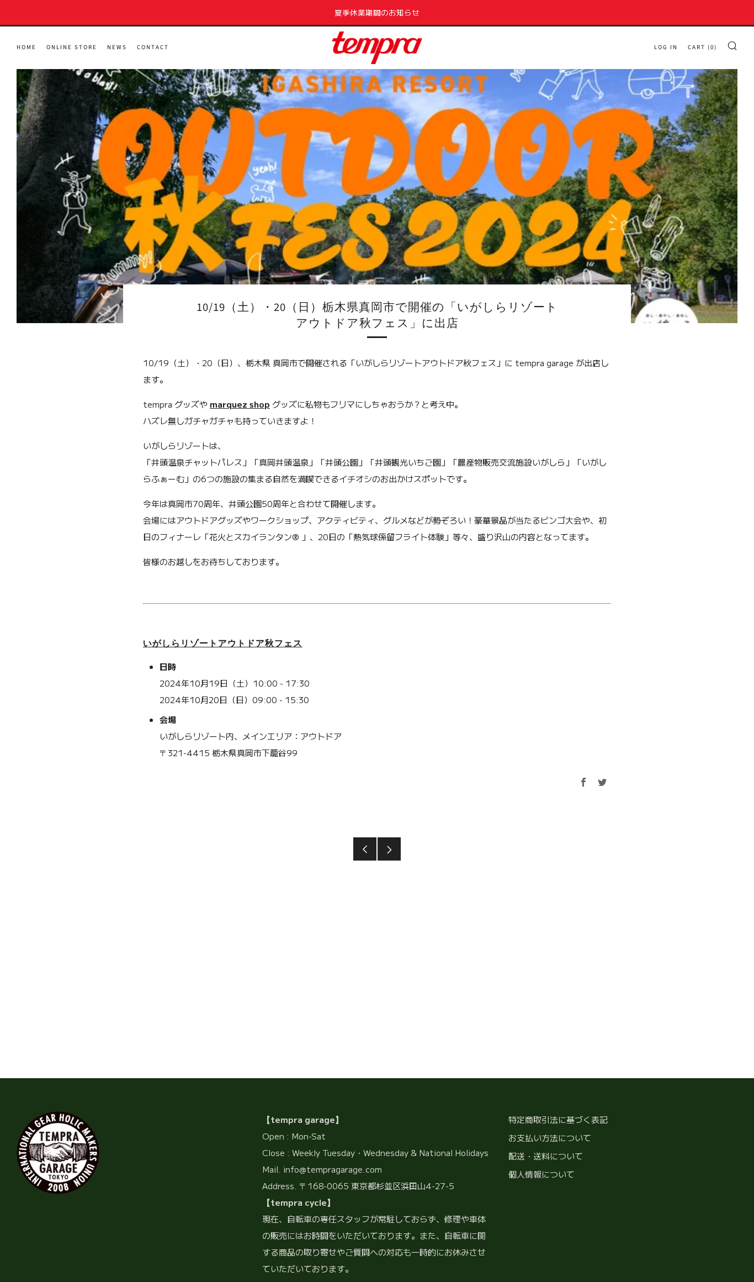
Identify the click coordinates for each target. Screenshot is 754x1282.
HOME (26, 47)
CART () (702, 47)
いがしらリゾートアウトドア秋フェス (222, 643)
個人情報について (541, 1174)
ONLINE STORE (71, 47)
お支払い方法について (549, 1137)
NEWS (117, 47)
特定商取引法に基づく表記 (558, 1119)
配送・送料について (545, 1156)
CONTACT (153, 47)
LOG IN (666, 47)
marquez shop (240, 404)
